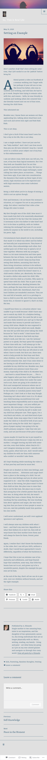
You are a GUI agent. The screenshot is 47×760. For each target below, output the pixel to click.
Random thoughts (26, 662)
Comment (35, 704)
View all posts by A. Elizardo (28, 653)
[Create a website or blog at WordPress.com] (3, 744)
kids (7, 662)
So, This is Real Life (13, 19)
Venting (38, 662)
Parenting (14, 662)
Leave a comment (13, 665)
